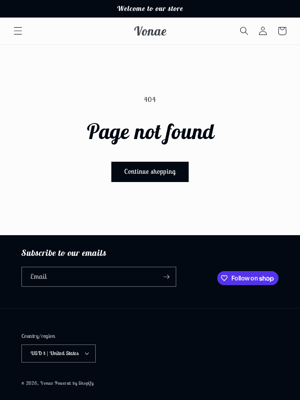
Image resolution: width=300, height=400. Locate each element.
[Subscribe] (166, 277)
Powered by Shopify (74, 383)
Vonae (46, 383)
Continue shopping (150, 171)
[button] (18, 30)
